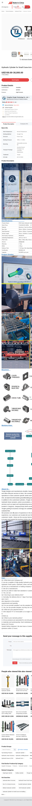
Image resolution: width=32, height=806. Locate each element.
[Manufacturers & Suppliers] (16, 2)
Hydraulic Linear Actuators (8, 755)
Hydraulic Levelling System (22, 755)
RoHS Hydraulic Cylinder (25, 788)
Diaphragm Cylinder (7, 773)
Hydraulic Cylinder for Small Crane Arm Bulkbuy (14, 791)
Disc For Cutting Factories (9, 784)
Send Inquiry (15, 80)
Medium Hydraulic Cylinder (9, 788)
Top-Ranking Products (7, 752)
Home (3, 11)
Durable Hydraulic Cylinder (24, 784)
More (3, 794)
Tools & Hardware (9, 11)
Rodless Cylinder (19, 773)
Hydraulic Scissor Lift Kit (7, 758)
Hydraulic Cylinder (27, 11)
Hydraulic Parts (18, 11)
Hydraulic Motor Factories (9, 780)
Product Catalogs (23, 749)
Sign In (4, 116)
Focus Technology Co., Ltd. (19, 799)
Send (15, 663)
